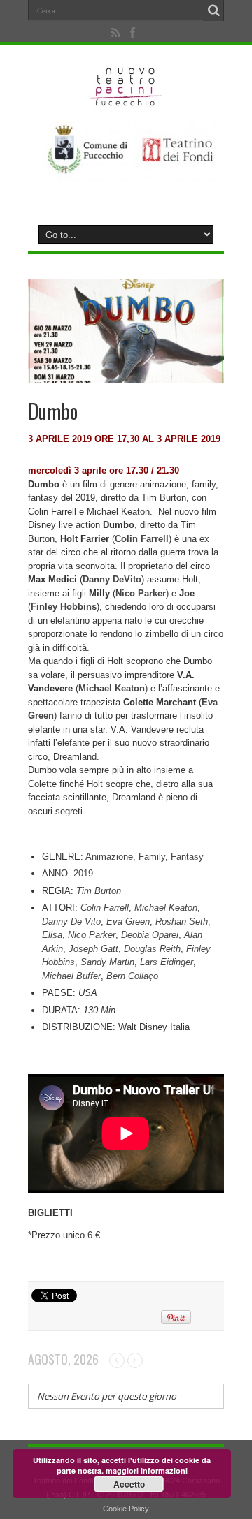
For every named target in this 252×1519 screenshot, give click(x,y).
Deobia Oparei (149, 935)
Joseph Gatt (93, 949)
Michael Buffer (71, 976)
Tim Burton (98, 891)
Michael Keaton (165, 907)
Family (152, 856)
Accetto (129, 1484)
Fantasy (187, 856)
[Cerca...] (213, 10)
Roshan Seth (181, 921)
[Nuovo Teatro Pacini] (126, 101)
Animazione (109, 856)
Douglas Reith (152, 949)
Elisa (52, 935)
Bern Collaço (132, 976)
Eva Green (128, 921)
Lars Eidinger (166, 962)
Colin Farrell (104, 907)
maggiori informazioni (147, 1470)
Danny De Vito (71, 921)
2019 (83, 873)
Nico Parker (91, 935)
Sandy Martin (107, 962)
